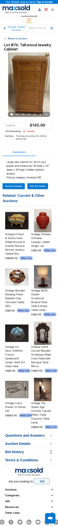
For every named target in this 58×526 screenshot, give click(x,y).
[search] (52, 28)
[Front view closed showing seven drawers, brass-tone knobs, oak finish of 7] (12, 114)
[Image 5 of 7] (35, 114)
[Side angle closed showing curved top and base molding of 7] (17, 114)
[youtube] (38, 522)
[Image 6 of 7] (41, 114)
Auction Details (13, 186)
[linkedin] (29, 522)
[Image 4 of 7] (29, 114)
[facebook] (11, 522)
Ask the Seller (37, 186)
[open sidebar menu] (52, 9)
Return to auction (17, 38)
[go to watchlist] (46, 9)
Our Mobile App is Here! (29, 2)
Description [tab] (19, 152)
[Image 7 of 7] (46, 114)
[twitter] (20, 522)
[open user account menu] (39, 9)
